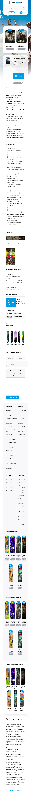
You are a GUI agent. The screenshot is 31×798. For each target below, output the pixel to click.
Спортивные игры (7, 436)
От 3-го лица (23, 417)
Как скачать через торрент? (14, 313)
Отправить (11, 397)
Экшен (7, 415)
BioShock (23, 516)
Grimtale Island (15, 345)
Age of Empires (23, 513)
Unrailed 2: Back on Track (11, 584)
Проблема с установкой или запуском (14, 317)
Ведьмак (20, 501)
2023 (10, 482)
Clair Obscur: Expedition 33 (10, 45)
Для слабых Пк (23, 426)
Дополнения (11, 463)
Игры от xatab (19, 418)
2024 (7, 482)
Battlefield (20, 493)
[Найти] (23, 8)
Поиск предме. (11, 446)
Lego (23, 493)
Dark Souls (23, 523)
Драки (7, 450)
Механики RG (23, 412)
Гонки (10, 421)
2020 (7, 487)
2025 (10, 479)
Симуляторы (11, 429)
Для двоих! (23, 433)
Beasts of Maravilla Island (8, 345)
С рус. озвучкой (20, 412)
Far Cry (19, 490)
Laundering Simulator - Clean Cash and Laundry (7, 555)
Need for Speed (23, 485)
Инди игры (10, 425)
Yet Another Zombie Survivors (20, 584)
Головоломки (11, 442)
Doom (23, 501)
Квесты (7, 444)
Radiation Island (23, 345)
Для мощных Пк (20, 434)
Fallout (23, 495)
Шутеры (11, 415)
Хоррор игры (7, 430)
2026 (7, 479)
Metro (23, 490)
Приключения (7, 423)
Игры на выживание (11, 437)
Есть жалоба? (10, 310)
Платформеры (11, 418)
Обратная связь (15, 790)
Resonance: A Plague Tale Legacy (18, 555)
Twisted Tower (24, 555)
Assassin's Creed (20, 497)
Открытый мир (20, 425)
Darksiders (20, 522)
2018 (7, 490)
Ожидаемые (7, 468)
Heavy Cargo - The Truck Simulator (22, 709)
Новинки (7, 410)
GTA (19, 479)
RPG (7, 421)
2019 (10, 487)
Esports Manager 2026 (12, 555)
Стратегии (7, 418)
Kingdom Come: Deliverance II (21, 45)
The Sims (19, 518)
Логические (7, 442)
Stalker (23, 479)
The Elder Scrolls (23, 506)
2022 (7, 485)
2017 (10, 490)
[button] (7, 370)
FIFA (19, 511)
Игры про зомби (11, 452)
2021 (10, 485)
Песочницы (7, 458)
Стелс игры (7, 465)
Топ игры (10, 412)
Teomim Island (12, 345)
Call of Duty (19, 484)
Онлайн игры (11, 459)
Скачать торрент (17, 75)
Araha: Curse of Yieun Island (19, 345)
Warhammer (20, 503)
